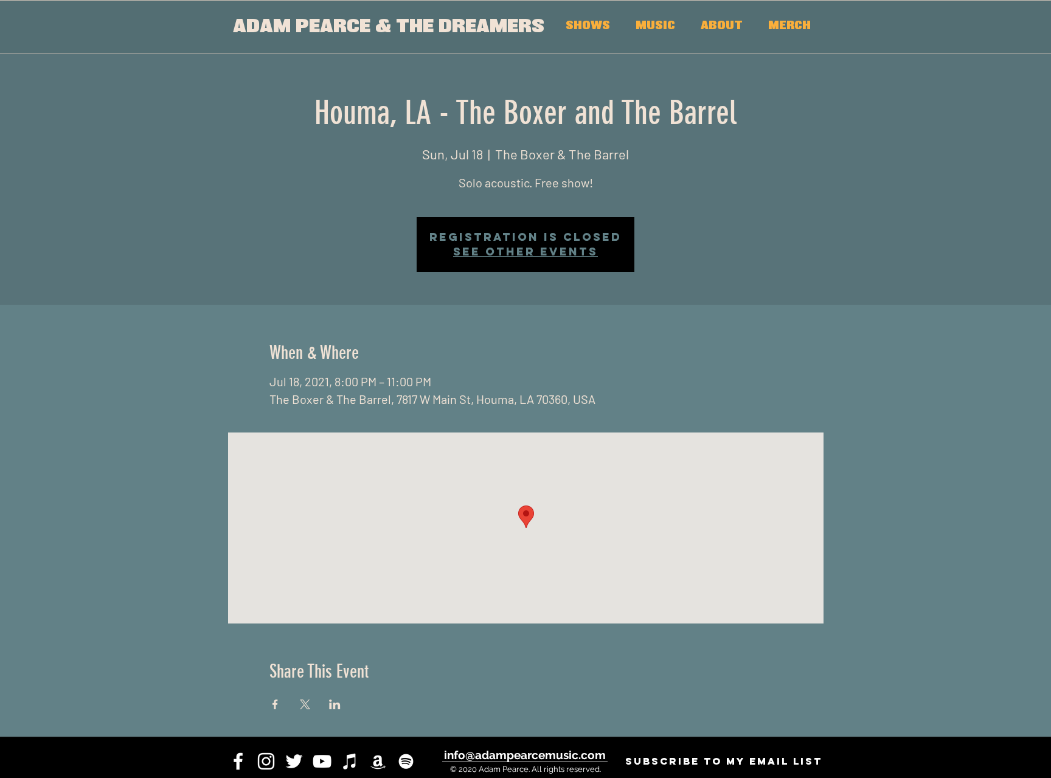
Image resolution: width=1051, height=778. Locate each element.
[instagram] (266, 761)
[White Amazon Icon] (378, 761)
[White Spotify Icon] (406, 761)
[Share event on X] (305, 704)
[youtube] (322, 761)
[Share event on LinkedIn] (335, 704)
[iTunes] (350, 761)
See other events (525, 252)
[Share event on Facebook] (275, 704)
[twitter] (294, 761)
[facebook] (238, 761)
